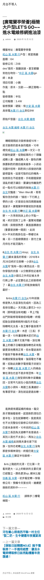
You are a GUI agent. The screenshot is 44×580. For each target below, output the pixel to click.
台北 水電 (8, 275)
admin (8, 39)
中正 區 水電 (26, 73)
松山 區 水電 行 (11, 54)
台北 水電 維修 (26, 119)
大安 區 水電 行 (22, 368)
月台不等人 (10, 4)
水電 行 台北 (17, 110)
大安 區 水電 (33, 106)
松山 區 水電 (17, 150)
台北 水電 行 (17, 285)
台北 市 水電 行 (11, 210)
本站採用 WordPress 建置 (23, 573)
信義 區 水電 (10, 478)
